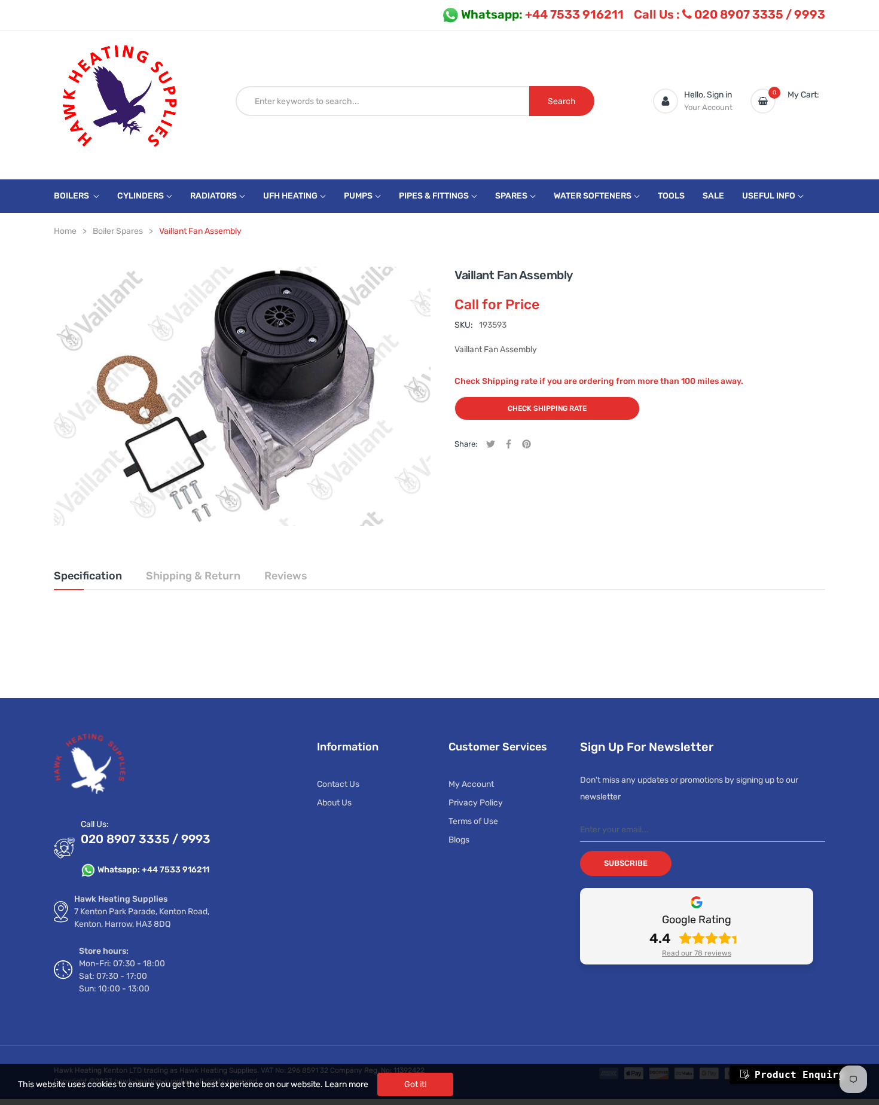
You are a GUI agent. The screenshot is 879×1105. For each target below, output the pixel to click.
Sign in (719, 95)
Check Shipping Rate (547, 408)
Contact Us (338, 784)
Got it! (415, 1084)
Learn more (346, 1084)
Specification (88, 575)
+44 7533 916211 (542, 14)
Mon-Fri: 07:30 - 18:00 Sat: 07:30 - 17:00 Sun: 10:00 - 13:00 (122, 976)
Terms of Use (473, 821)
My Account (471, 784)
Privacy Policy (475, 803)
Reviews (285, 575)
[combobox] (383, 101)
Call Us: (95, 824)
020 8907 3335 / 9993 (729, 14)
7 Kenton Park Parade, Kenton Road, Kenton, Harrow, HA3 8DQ (141, 917)
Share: (465, 443)
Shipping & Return (193, 575)
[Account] (665, 101)
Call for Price (496, 304)
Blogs (458, 840)
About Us (334, 803)
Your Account (708, 107)
